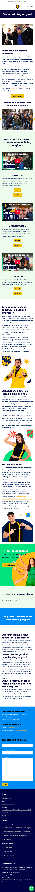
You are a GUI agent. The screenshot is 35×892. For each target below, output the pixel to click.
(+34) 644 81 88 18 (11, 1)
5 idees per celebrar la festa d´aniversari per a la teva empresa (16, 876)
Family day (7, 839)
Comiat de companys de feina (11, 872)
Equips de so (8, 847)
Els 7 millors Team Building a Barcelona (13, 870)
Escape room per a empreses (13, 824)
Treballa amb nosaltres (11, 859)
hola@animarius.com (24, 1)
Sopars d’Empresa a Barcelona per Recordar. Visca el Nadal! (17, 881)
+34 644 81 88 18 (6, 798)
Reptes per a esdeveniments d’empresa (17, 831)
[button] (31, 888)
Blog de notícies (9, 855)
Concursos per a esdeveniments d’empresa (18, 828)
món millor (14, 88)
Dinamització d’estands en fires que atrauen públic (17, 867)
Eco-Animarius (8, 851)
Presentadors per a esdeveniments (15, 835)
